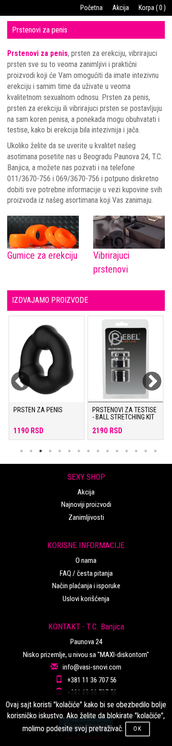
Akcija (120, 7)
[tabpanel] (46, 382)
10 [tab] (107, 451)
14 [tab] (145, 451)
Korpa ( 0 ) (152, 7)
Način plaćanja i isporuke (86, 585)
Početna (91, 7)
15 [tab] (155, 451)
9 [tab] (98, 451)
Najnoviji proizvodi (86, 504)
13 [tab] (136, 451)
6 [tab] (69, 451)
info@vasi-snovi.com (92, 667)
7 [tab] (79, 451)
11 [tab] (117, 451)
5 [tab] (59, 451)
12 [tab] (126, 451)
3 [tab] (40, 451)
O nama (86, 560)
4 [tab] (50, 451)
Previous (14, 376)
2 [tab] (31, 451)
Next (145, 376)
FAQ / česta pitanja (86, 573)
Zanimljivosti (86, 517)
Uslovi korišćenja (86, 598)
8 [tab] (88, 451)
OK (137, 728)
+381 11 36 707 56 (92, 680)
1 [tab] (21, 451)
